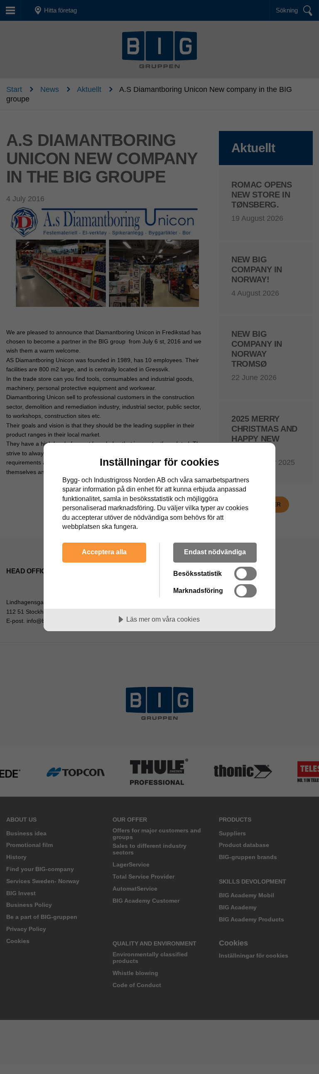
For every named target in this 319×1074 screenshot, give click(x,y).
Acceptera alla (104, 552)
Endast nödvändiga (215, 552)
